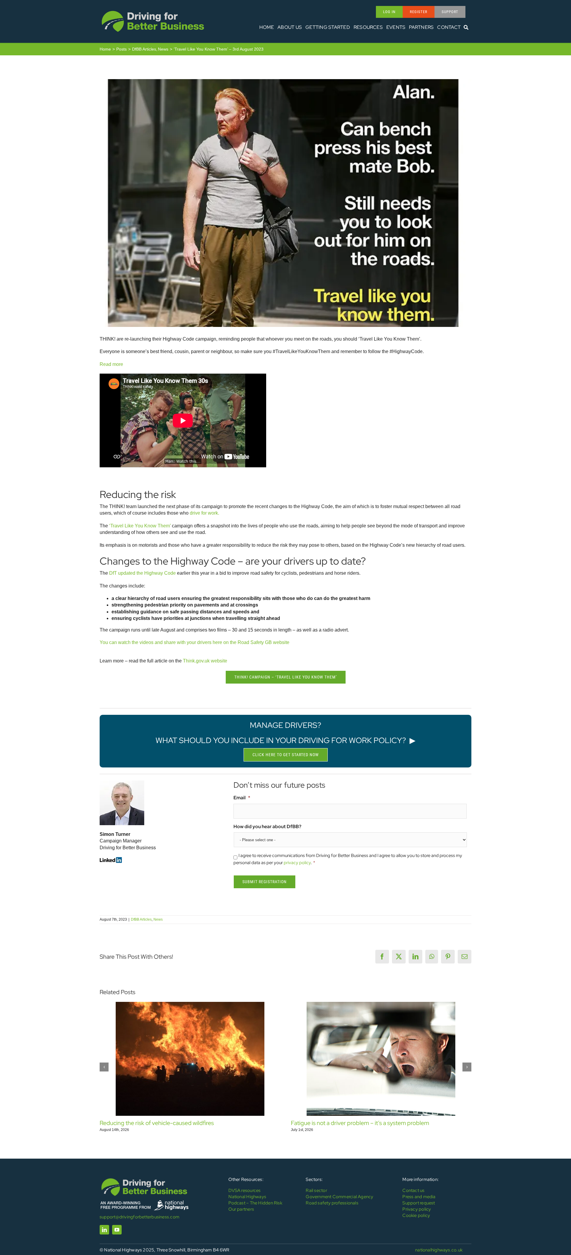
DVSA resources (244, 1190)
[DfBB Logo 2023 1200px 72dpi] (153, 10)
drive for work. (204, 513)
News (158, 919)
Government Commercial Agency (339, 1197)
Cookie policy (416, 1215)
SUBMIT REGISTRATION (264, 881)
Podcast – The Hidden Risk (255, 1203)
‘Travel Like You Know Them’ (140, 525)
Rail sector (316, 1190)
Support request (418, 1203)
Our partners (241, 1209)
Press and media (418, 1197)
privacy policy (297, 863)
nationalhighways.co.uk (438, 1250)
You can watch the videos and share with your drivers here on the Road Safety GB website (194, 642)
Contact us (413, 1190)
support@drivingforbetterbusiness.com (139, 1217)
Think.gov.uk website (205, 660)
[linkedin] (104, 1229)
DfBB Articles (141, 919)
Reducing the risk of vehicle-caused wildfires (157, 1123)
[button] (104, 1067)
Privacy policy (416, 1209)
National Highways (247, 1197)
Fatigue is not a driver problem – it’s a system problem (360, 1123)
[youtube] (117, 1229)
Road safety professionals (332, 1203)
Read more (111, 364)
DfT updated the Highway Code (142, 573)
